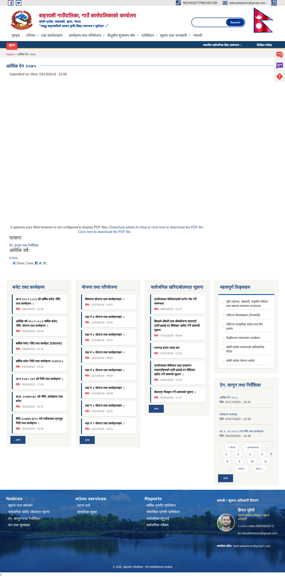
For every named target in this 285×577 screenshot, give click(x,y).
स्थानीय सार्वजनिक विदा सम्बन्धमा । (214, 45)
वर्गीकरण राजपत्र (228, 414)
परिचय (30, 35)
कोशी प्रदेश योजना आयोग (240, 360)
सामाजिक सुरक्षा (87, 512)
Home (10, 54)
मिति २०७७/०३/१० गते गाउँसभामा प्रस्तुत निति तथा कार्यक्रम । (39, 421)
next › (242, 468)
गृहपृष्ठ (15, 35)
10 (252, 461)
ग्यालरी (197, 35)
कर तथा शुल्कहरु (19, 525)
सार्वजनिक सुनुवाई (157, 519)
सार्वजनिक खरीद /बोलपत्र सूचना (29, 512)
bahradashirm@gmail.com (252, 545)
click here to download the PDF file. (177, 227)
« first (231, 447)
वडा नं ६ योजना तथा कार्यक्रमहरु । (105, 334)
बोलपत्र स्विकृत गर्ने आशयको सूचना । (175, 392)
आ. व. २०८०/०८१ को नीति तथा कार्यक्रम (241, 431)
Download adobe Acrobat (128, 227)
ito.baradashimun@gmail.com (257, 533)
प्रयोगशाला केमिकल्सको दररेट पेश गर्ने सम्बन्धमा (175, 301)
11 (265, 461)
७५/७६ (13, 258)
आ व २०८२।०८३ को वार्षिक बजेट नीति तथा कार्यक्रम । (38, 301)
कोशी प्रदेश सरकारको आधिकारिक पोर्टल (245, 349)
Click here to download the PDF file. (104, 232)
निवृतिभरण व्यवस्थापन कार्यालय (243, 338)
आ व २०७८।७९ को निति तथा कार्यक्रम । (39, 379)
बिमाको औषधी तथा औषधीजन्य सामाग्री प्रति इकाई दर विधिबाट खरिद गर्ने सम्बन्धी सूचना (177, 325)
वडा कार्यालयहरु (52, 35)
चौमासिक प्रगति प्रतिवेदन (163, 512)
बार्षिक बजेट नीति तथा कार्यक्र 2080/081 (39, 343)
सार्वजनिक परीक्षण (157, 525)
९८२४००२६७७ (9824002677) (256, 526)
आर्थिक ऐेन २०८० (228, 397)
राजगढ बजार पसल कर (167, 347)
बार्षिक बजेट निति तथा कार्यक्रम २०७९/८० (39, 361)
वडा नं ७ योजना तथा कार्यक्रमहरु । (105, 317)
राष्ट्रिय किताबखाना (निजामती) (243, 315)
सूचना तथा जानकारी (173, 35)
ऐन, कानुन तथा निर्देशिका (24, 245)
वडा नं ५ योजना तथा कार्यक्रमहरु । (105, 352)
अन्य (18, 440)
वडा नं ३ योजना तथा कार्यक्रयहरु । (105, 388)
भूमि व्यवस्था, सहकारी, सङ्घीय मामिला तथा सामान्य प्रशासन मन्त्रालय (247, 304)
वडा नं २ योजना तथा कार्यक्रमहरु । (105, 405)
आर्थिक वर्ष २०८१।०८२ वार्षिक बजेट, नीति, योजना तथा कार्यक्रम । (37, 323)
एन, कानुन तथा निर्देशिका (24, 519)
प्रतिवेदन (147, 35)
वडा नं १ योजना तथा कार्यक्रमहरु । (105, 423)
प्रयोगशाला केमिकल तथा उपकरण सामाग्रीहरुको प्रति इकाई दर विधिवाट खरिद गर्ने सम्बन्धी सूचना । (174, 370)
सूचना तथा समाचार (20, 505)
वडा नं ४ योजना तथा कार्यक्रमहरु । (105, 370)
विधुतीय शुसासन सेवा (121, 35)
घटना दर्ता (83, 505)
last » (259, 468)
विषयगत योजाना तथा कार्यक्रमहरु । (105, 299)
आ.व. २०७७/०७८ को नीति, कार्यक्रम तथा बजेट (39, 399)
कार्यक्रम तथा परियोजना (85, 35)
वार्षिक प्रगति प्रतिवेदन (161, 505)
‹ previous (252, 447)
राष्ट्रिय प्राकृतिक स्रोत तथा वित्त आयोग (244, 326)
